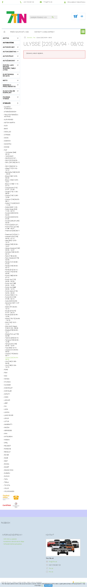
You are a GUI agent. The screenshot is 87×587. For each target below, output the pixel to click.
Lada (6, 409)
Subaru (7, 473)
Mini (5, 433)
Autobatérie (8, 43)
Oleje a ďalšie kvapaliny (9, 91)
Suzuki (7, 476)
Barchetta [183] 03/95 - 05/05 (12, 173)
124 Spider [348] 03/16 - (10, 153)
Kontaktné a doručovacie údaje (13, 541)
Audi (6, 125)
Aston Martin (9, 122)
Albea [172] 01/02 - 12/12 (11, 169)
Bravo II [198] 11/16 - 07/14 (12, 185)
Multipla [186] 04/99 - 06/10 (12, 253)
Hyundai (7, 382)
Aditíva (6, 38)
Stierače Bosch (10, 111)
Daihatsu (7, 144)
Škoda (6, 464)
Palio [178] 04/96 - (11, 256)
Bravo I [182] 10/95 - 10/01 (12, 181)
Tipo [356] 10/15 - (11, 348)
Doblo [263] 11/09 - (11, 207)
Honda (6, 379)
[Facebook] (3, 2)
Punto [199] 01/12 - (11, 295)
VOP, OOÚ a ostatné (10, 539)
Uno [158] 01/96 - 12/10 (11, 366)
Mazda (6, 427)
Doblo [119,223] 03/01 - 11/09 (12, 204)
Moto (5, 80)
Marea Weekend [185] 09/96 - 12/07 (12, 249)
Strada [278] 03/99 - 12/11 (11, 331)
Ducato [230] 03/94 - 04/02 (12, 214)
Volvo (6, 488)
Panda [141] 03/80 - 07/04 (11, 263)
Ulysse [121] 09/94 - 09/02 (12, 350)
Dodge (6, 147)
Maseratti (8, 424)
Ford (6, 369)
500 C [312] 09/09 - (11, 160)
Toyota (7, 485)
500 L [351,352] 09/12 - (12, 163)
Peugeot (7, 446)
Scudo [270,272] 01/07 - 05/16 (10, 311)
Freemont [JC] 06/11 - (12, 234)
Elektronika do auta (8, 75)
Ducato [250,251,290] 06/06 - (12, 221)
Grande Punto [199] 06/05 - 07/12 (11, 237)
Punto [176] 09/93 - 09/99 (11, 272)
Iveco (6, 397)
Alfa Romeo (8, 119)
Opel (6, 443)
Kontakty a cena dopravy (44, 32)
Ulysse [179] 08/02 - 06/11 (12, 354)
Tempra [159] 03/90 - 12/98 (12, 341)
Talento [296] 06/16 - (12, 338)
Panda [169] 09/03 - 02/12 (11, 266)
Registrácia (81, 2)
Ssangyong (8, 470)
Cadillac (7, 132)
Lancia (6, 412)
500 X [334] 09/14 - (11, 166)
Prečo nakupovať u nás (19, 32)
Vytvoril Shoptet (80, 582)
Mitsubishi (8, 436)
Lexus (6, 418)
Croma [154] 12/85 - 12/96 (12, 196)
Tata (6, 479)
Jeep (6, 403)
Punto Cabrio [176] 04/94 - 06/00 (11, 292)
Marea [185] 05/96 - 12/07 (11, 245)
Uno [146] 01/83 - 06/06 (11, 362)
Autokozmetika (9, 52)
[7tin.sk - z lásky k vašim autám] (17, 17)
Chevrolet (8, 388)
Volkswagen (9, 491)
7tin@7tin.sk (53, 561)
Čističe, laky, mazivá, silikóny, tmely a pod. (9, 67)
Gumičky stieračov (8, 107)
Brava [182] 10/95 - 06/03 (11, 177)
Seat (6, 461)
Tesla (6, 482)
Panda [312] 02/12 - (11, 270)
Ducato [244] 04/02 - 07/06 (12, 218)
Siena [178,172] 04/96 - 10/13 (12, 319)
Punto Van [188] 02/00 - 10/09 (10, 284)
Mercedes (8, 430)
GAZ (5, 376)
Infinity (7, 394)
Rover (6, 455)
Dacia (6, 138)
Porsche (7, 449)
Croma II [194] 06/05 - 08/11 (12, 200)
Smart (6, 467)
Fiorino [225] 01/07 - (12, 225)
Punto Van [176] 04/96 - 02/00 (10, 280)
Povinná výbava (6, 98)
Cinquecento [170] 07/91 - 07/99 (11, 188)
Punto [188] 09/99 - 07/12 (11, 276)
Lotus (6, 421)
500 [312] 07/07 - (11, 158)
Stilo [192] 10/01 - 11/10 (11, 323)
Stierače (7, 103)
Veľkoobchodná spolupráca (12, 544)
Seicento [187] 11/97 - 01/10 (12, 304)
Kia (5, 406)
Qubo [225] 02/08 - (11, 301)
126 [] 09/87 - (9, 156)
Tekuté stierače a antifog (11, 115)
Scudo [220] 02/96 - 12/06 (11, 315)
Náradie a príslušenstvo (9, 85)
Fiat (5, 150)
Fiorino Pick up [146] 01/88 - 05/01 (12, 227)
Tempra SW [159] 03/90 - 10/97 (11, 344)
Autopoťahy (8, 56)
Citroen (7, 135)
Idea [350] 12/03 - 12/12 (11, 241)
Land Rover (8, 415)
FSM (5, 372)
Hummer (7, 385)
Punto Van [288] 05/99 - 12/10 (10, 288)
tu (42, 585)
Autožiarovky (9, 61)
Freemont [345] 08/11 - (12, 231)
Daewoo (7, 141)
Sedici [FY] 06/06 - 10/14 (11, 307)
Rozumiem (48, 585)
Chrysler (8, 391)
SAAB (6, 458)
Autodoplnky (9, 47)
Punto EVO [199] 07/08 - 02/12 (10, 298)
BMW (6, 128)
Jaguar (7, 400)
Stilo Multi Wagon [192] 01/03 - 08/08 (11, 327)
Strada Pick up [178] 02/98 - (12, 335)
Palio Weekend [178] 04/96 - (12, 259)
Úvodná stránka (4, 32)
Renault (7, 452)
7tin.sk (51, 568)
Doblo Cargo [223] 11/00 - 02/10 (11, 210)
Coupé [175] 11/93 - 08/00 (11, 192)
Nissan (7, 440)
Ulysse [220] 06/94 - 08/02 (12, 358)
